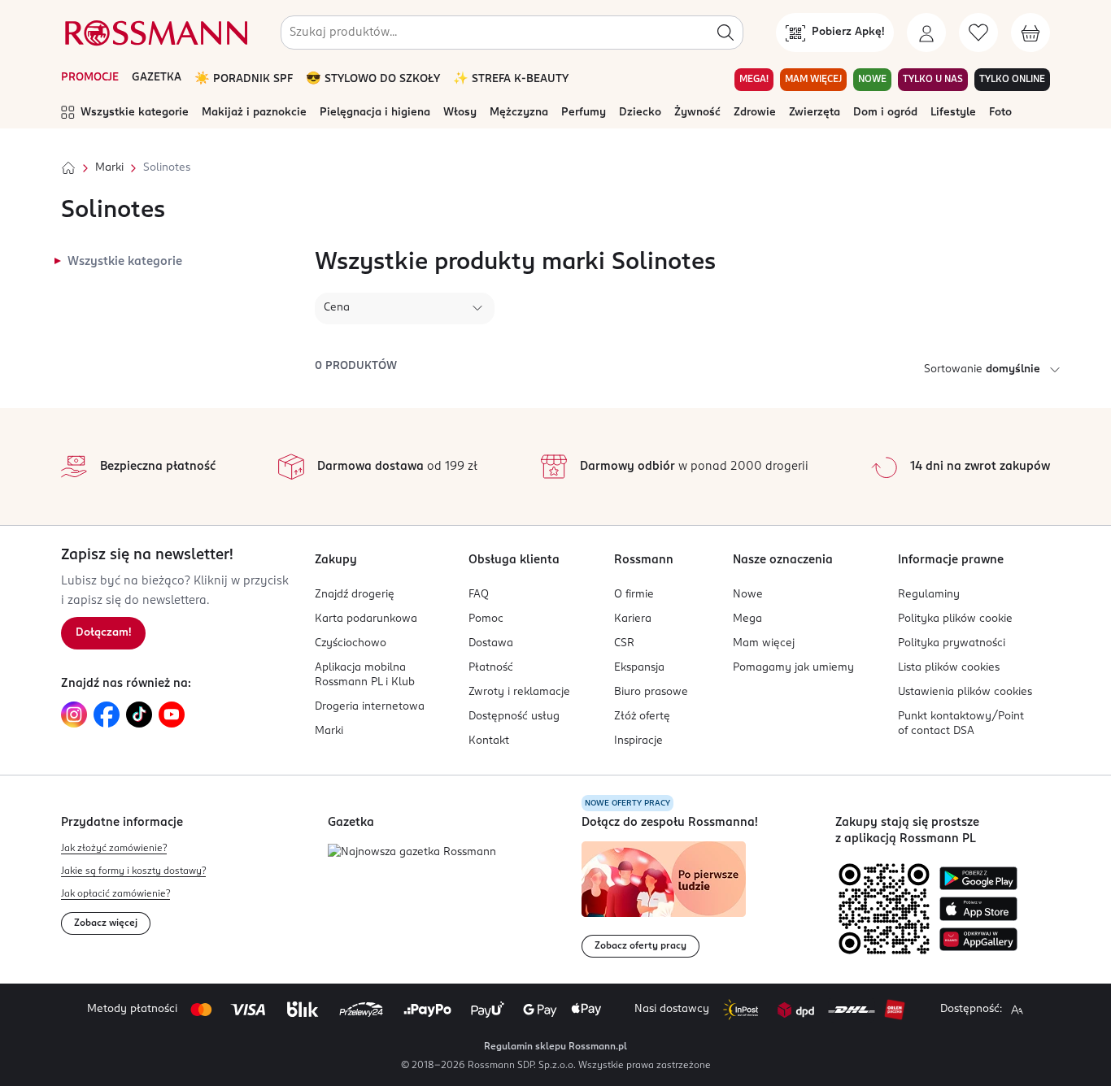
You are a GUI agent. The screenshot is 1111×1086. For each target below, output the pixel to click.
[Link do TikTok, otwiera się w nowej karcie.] (139, 715)
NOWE (872, 80)
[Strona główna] (68, 168)
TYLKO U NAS (933, 80)
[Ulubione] (978, 32)
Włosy (460, 112)
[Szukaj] (725, 32)
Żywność (697, 112)
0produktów (356, 366)
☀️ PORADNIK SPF (243, 79)
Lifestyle (953, 112)
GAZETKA (156, 77)
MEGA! (754, 80)
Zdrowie (755, 112)
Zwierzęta (814, 112)
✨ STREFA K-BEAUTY (511, 79)
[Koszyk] (1030, 32)
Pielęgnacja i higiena (375, 112)
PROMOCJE (90, 77)
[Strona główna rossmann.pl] (154, 33)
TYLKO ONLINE (1012, 80)
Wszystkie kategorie (135, 112)
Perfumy (583, 112)
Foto (1000, 112)
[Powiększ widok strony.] (1017, 1009)
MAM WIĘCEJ (813, 80)
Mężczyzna (519, 112)
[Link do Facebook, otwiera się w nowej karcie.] (107, 715)
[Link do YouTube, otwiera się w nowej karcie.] (172, 715)
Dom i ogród (885, 112)
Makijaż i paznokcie (254, 112)
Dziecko (640, 112)
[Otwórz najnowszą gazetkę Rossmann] (412, 853)
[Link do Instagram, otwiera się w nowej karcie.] (74, 715)
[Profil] (926, 32)
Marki (109, 168)
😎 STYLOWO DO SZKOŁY (373, 79)
